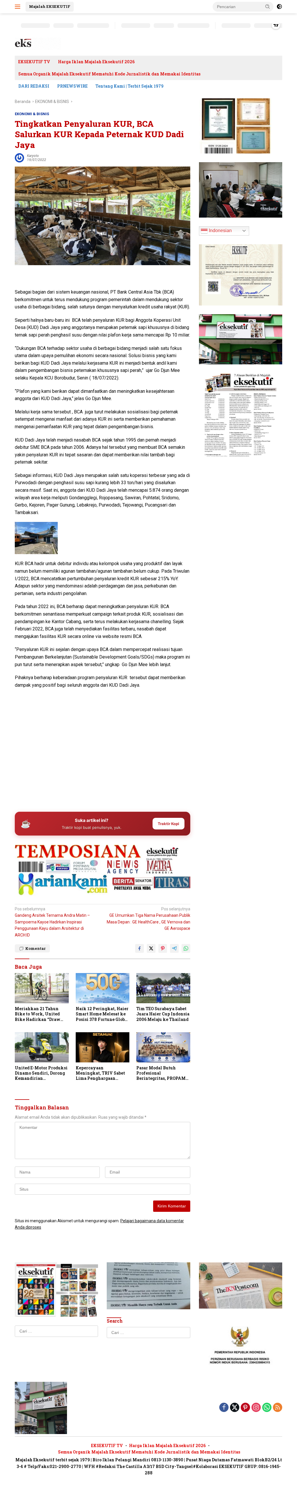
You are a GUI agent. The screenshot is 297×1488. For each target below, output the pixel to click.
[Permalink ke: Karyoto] (19, 157)
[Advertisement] (102, 761)
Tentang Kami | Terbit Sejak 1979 (129, 86)
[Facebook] (224, 1408)
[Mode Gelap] (279, 7)
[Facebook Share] (139, 948)
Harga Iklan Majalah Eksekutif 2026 (96, 61)
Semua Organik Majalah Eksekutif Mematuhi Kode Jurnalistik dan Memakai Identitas (109, 74)
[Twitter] (234, 1408)
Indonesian (220, 230)
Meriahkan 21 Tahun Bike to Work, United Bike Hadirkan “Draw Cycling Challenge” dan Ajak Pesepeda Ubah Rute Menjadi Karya (41, 1014)
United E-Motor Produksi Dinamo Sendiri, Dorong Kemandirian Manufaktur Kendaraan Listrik (41, 1073)
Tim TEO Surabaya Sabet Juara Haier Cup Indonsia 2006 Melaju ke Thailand (162, 1014)
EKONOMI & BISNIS (32, 114)
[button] (268, 6)
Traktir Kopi (168, 823)
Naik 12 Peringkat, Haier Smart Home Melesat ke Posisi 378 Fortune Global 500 (102, 1014)
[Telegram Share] (174, 948)
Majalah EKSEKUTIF (49, 6)
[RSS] (277, 1408)
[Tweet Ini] (151, 948)
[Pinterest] (245, 1408)
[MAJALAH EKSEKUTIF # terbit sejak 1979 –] (38, 43)
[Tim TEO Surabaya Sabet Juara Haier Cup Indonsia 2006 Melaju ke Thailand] (163, 988)
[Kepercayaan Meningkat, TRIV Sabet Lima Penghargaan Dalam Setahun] (103, 1047)
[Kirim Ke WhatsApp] (186, 948)
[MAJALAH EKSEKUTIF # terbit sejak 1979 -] (41, 1407)
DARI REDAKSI (33, 86)
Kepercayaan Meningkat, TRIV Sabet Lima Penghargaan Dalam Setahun (100, 1073)
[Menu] (19, 7)
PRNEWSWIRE (72, 86)
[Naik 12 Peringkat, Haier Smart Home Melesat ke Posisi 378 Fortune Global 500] (103, 988)
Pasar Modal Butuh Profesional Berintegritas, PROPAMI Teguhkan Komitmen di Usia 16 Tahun (161, 1073)
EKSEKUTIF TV (34, 61)
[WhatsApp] (266, 1408)
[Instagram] (256, 1408)
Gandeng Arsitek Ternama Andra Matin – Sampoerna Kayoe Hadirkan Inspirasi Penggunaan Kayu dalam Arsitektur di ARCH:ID (53, 922)
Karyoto (33, 156)
